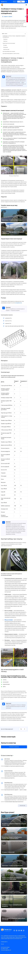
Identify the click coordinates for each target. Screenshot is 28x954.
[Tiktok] (24, 930)
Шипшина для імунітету (9, 777)
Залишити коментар (14, 746)
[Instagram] (17, 930)
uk (15, 2)
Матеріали (5, 47)
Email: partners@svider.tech (6, 950)
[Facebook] (14, 930)
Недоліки (5, 41)
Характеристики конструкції (9, 43)
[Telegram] (19, 930)
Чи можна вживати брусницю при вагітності (13, 801)
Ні (24, 729)
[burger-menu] (26, 5)
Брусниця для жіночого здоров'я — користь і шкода (15, 789)
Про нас (2, 944)
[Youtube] (21, 930)
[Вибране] (26, 1)
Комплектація (6, 49)
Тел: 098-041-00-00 (4, 948)
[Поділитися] (25, 16)
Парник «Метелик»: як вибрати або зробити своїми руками (13, 232)
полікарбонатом (18, 302)
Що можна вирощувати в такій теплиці (11, 53)
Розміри (5, 45)
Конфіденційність (4, 941)
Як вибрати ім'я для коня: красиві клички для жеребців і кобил (14, 766)
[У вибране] (25, 211)
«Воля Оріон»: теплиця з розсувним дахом (12, 220)
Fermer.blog (2, 5)
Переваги (5, 39)
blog (4, 1)
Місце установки (9, 619)
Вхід (21, 1)
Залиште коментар (8, 743)
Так (21, 729)
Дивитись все (4, 207)
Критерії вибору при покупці (9, 51)
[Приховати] (25, 34)
